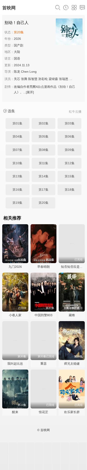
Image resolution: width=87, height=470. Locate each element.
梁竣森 (53, 79)
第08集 (43, 150)
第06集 (70, 136)
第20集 (43, 202)
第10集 (17, 163)
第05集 (43, 136)
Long (33, 71)
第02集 (43, 123)
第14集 (43, 176)
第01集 (17, 123)
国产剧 (18, 45)
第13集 (17, 176)
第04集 (17, 136)
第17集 (43, 189)
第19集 (17, 202)
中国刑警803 (43, 315)
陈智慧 (32, 79)
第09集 (70, 150)
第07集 (17, 150)
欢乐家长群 (72, 412)
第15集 (70, 176)
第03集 (70, 123)
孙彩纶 (43, 79)
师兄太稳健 (72, 363)
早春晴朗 (43, 266)
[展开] (30, 92)
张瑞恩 (63, 79)
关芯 (17, 79)
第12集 (70, 163)
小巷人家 (15, 315)
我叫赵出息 (15, 363)
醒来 (15, 412)
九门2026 (15, 266)
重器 (43, 363)
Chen (25, 71)
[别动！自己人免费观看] (69, 32)
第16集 (17, 189)
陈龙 (17, 71)
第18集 (70, 189)
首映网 (9, 7)
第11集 (43, 163)
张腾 (24, 79)
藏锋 (72, 315)
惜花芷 (43, 412)
